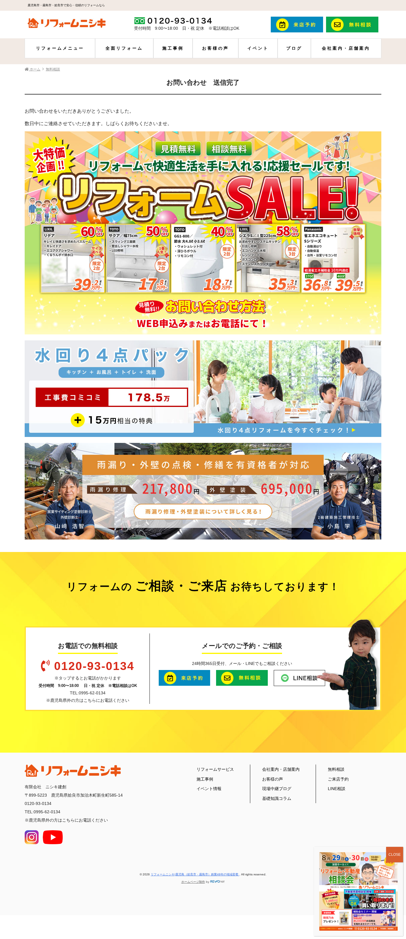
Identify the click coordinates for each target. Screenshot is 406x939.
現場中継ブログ (276, 788)
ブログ (294, 48)
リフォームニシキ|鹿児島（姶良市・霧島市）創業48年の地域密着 (195, 874)
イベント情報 (208, 788)
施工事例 (173, 48)
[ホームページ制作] (217, 881)
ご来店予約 (338, 779)
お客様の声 (215, 48)
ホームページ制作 (193, 881)
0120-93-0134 (94, 665)
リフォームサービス (215, 769)
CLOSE (394, 855)
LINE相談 (336, 788)
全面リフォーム (124, 48)
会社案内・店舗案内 (346, 48)
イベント (258, 48)
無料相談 (336, 769)
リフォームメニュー (60, 48)
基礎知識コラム (276, 798)
